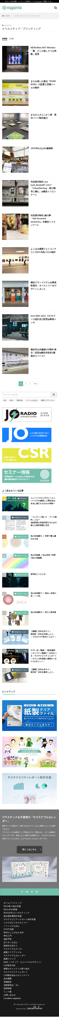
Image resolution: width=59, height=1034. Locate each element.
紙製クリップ (10, 958)
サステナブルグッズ (13, 949)
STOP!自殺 (9, 929)
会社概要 (8, 978)
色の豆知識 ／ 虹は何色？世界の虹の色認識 (43, 556)
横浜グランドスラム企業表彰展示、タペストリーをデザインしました (43, 285)
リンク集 (8, 991)
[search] (54, 394)
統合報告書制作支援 (13, 916)
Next (35, 384)
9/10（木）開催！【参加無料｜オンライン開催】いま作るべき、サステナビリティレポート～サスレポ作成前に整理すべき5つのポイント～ (44, 655)
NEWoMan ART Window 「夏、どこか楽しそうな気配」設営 (44, 50)
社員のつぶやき (22, 536)
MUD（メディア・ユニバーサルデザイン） (23, 962)
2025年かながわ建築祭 (42, 148)
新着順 (4, 38)
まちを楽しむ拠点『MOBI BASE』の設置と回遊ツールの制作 (43, 84)
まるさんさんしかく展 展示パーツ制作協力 (43, 116)
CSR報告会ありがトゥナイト (17, 975)
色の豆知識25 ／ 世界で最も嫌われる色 (43, 537)
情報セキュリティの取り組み (17, 968)
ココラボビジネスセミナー (16, 922)
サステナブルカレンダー (15, 955)
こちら (39, 1)
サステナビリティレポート (16, 972)
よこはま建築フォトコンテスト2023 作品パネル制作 (43, 250)
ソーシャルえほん (32, 400)
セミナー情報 (22, 651)
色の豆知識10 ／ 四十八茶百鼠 (43, 612)
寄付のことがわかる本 (14, 932)
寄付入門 (8, 935)
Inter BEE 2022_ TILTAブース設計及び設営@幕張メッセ (43, 319)
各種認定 (8, 982)
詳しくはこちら (29, 849)
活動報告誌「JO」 (12, 985)
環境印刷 (19, 400)
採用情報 (8, 988)
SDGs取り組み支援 (12, 906)
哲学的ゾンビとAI (38, 574)
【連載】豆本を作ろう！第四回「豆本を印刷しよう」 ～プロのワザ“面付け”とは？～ (44, 634)
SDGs (11, 400)
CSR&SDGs (23, 498)
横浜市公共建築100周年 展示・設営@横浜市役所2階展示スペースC (43, 352)
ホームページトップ (13, 903)
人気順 (11, 38)
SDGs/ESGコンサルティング (16, 912)
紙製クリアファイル (47, 400)
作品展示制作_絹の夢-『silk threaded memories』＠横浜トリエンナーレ (43, 220)
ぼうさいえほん (11, 942)
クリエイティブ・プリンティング (27, 16)
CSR (5, 400)
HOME (7, 16)
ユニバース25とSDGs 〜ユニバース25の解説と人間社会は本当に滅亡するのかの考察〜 (43, 501)
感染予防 (8, 939)
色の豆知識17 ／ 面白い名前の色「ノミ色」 (43, 594)
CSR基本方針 (9, 965)
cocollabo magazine (12, 998)
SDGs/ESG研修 (10, 909)
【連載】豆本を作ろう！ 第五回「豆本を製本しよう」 (43, 670)
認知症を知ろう (11, 945)
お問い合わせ (10, 995)
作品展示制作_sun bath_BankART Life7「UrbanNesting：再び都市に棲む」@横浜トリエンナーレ (43, 188)
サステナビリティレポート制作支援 (20, 919)
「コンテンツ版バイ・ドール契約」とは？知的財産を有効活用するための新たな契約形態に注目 (44, 521)
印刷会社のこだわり (20, 517)
